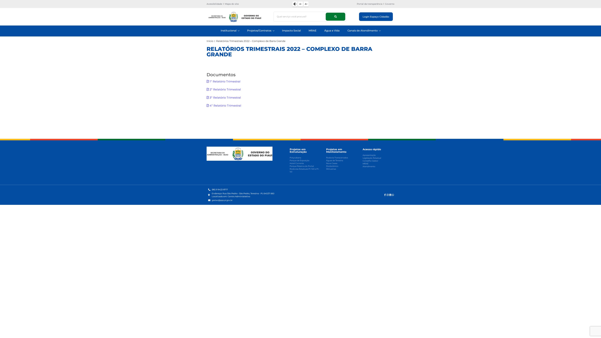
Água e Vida (332, 30)
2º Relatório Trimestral (225, 89)
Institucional (228, 30)
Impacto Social (291, 30)
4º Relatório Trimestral (225, 105)
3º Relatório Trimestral (225, 97)
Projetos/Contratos (259, 30)
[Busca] (335, 17)
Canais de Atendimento (362, 30)
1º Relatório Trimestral (224, 81)
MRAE (312, 30)
